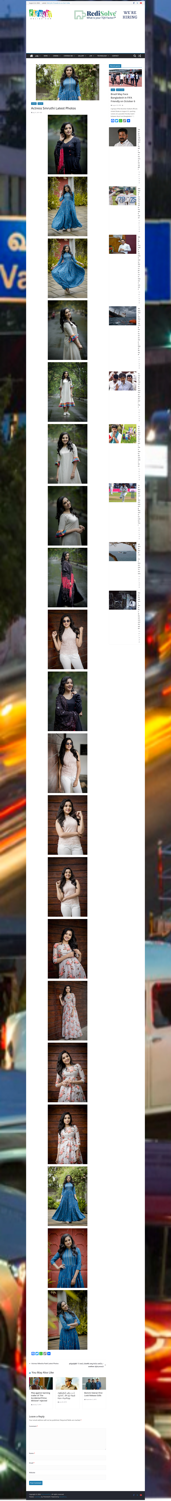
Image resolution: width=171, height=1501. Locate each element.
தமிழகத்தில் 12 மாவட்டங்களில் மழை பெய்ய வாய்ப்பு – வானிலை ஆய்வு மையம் (86, 1364)
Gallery (81, 56)
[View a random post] (139, 55)
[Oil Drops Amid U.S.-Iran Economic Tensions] (122, 565)
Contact (115, 56)
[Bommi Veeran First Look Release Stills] (94, 1379)
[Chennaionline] (31, 55)
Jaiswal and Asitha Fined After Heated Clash (139, 203)
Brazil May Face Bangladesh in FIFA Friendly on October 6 (58, 4)
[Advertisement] (85, 38)
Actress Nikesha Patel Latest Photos (45, 1363)
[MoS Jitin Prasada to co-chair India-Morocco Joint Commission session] (122, 270)
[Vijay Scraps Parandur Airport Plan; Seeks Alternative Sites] (122, 453)
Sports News (120, 89)
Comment (33, 1426)
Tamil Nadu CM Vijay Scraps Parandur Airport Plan (139, 390)
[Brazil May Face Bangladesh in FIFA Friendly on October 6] (125, 78)
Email (31, 1463)
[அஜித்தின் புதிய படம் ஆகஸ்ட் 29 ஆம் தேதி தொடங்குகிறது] (67, 1379)
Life (90, 56)
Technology (102, 56)
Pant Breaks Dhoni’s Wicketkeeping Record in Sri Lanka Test (139, 505)
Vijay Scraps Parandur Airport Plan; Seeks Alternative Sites (139, 446)
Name (32, 1453)
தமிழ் (36, 56)
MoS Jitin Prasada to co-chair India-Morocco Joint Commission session (139, 263)
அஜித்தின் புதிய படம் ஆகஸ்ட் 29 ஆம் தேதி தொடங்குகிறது (66, 1395)
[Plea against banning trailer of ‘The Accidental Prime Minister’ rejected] (41, 1379)
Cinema (55, 56)
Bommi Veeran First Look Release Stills (93, 1394)
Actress (34, 103)
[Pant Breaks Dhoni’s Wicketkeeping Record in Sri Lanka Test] (122, 512)
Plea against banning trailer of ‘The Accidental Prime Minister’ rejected (40, 1397)
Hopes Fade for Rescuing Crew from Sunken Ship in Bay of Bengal (139, 331)
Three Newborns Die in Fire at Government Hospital (139, 610)
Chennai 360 (68, 56)
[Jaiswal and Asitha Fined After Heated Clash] (122, 210)
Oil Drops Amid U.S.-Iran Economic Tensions (139, 558)
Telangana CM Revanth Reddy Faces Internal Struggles (139, 149)
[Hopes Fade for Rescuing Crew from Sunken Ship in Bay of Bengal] (122, 338)
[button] (39, 55)
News (46, 56)
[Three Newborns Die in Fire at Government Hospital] (122, 617)
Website (32, 1472)
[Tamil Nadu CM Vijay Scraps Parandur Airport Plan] (122, 397)
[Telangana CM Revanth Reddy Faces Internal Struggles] (122, 156)
